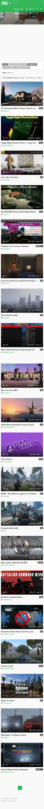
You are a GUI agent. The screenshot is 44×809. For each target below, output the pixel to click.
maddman (6, 392)
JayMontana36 (8, 352)
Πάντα (7, 72)
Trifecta (6, 214)
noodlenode (7, 599)
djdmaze (6, 283)
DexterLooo (7, 703)
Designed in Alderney (9, 798)
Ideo (4, 530)
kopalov (6, 111)
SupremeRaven (8, 668)
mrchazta (6, 180)
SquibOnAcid (8, 145)
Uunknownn (7, 461)
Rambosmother (8, 772)
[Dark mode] (37, 9)
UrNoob (6, 737)
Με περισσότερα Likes (21, 77)
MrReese (6, 317)
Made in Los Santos (8, 801)
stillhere (6, 496)
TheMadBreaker (9, 427)
